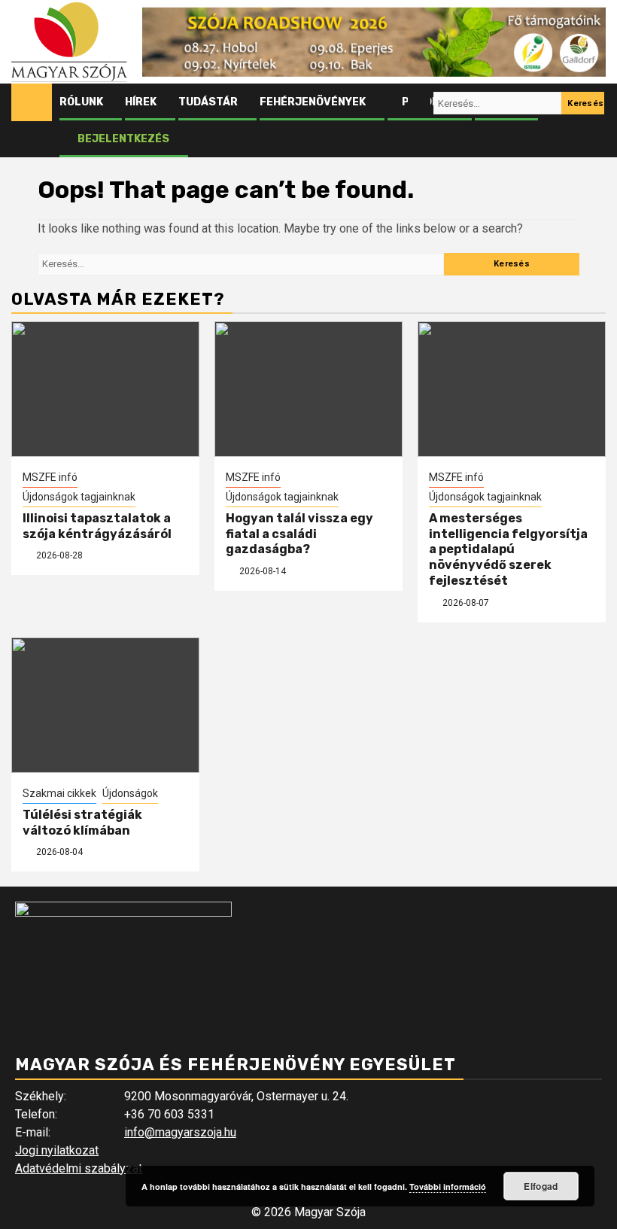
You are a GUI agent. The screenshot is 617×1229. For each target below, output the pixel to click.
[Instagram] (419, 103)
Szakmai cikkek (59, 793)
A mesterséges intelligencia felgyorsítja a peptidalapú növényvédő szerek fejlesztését (508, 549)
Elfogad (541, 1186)
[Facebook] (390, 103)
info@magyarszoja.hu (180, 1132)
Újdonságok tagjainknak (79, 497)
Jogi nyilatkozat (57, 1150)
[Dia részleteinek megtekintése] (374, 42)
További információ (447, 1186)
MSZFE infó (50, 477)
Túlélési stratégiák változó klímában (82, 823)
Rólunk (81, 102)
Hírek (141, 102)
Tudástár (208, 102)
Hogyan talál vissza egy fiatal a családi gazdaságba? (299, 534)
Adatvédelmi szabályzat (78, 1168)
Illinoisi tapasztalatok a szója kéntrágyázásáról (97, 526)
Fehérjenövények (313, 102)
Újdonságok (130, 793)
